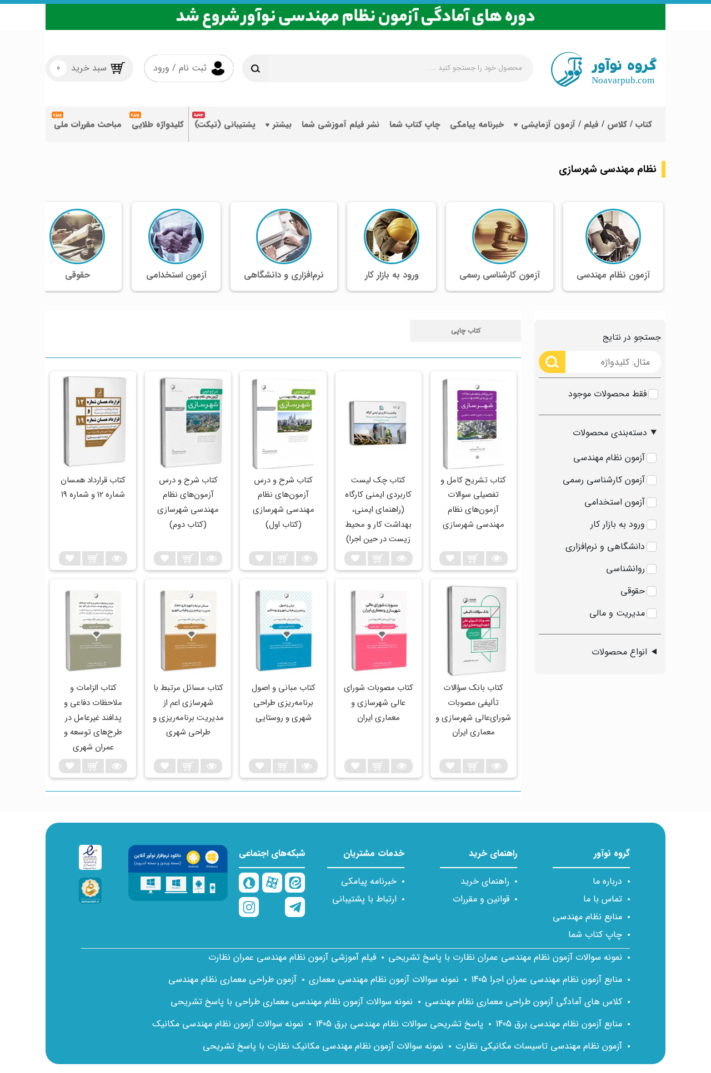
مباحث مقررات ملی (88, 124)
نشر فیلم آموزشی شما (340, 124)
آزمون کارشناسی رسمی (604, 480)
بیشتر (282, 124)
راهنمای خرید (484, 881)
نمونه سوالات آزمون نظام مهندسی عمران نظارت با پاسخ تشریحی (505, 957)
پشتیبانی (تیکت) (225, 124)
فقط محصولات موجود (607, 394)
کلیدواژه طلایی (158, 124)
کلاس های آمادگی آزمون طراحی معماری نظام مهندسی (523, 1002)
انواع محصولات (619, 652)
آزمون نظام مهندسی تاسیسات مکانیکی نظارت (538, 1046)
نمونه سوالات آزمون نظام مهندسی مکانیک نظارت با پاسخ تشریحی (323, 1046)
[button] (465, 331)
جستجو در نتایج (632, 337)
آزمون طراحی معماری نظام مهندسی (232, 979)
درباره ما (607, 881)
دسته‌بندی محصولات (610, 433)
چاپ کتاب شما (414, 124)
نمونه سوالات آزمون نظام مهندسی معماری (384, 979)
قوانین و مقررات (481, 899)
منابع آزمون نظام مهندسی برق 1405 (558, 1024)
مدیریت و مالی (617, 613)
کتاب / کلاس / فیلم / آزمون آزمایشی (586, 124)
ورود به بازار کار (617, 524)
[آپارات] (272, 883)
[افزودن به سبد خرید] (473, 558)
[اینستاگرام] (249, 907)
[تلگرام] (295, 907)
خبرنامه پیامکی (477, 124)
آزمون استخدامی (614, 502)
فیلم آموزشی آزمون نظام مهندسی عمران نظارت (292, 957)
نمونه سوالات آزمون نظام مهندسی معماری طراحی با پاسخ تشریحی (292, 1002)
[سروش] (249, 883)
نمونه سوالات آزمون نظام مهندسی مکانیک (227, 1024)
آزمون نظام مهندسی (609, 458)
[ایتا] (295, 883)
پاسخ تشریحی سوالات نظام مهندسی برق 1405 (399, 1024)
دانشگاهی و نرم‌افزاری (605, 546)
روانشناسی (625, 569)
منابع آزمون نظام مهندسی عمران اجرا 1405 (546, 979)
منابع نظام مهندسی (587, 917)
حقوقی (632, 591)
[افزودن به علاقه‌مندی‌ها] (450, 558)
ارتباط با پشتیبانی (364, 899)
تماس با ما (602, 899)
